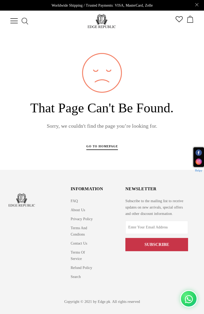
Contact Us (79, 243)
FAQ (74, 201)
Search (76, 277)
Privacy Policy (82, 219)
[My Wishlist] (179, 21)
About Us (78, 210)
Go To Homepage (102, 146)
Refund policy (81, 268)
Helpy (198, 170)
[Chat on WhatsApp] (188, 298)
